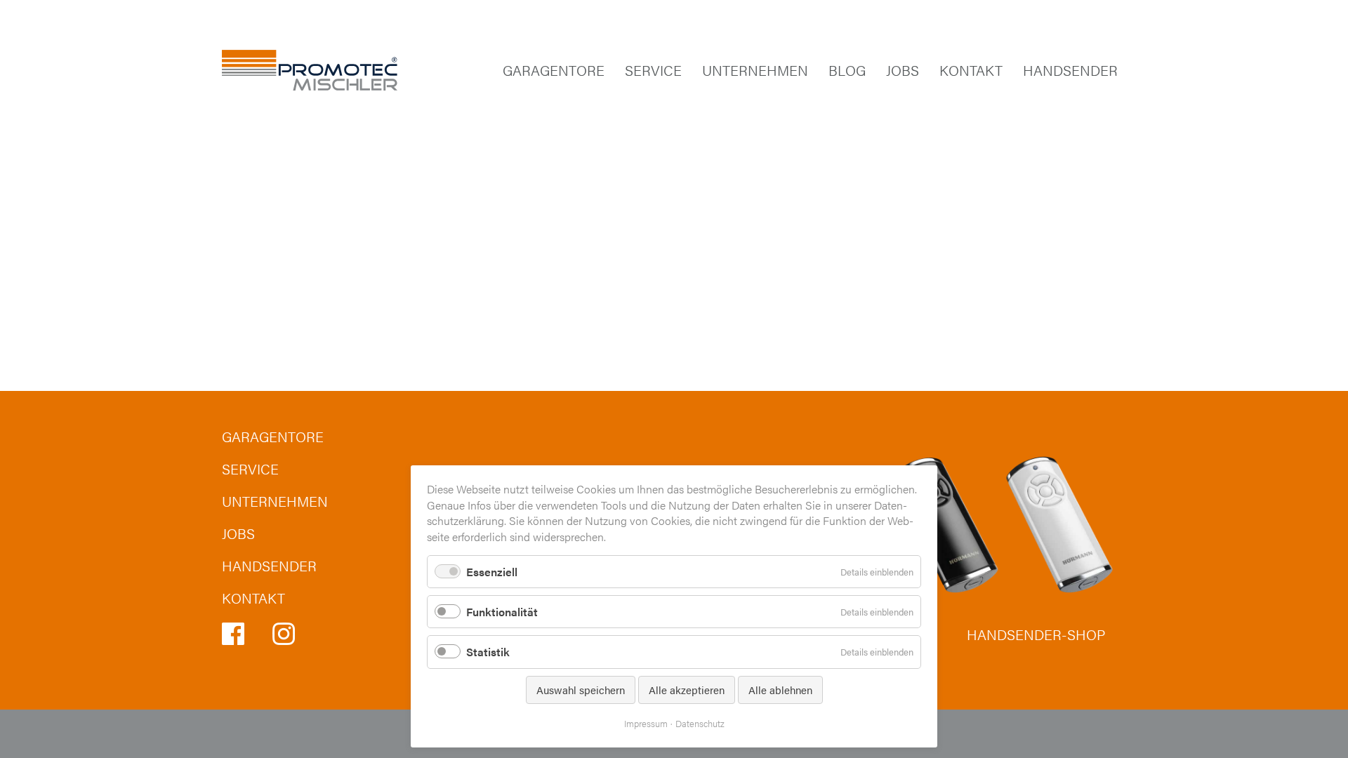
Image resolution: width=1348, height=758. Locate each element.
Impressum (646, 723)
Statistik (488, 652)
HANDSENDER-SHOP (1036, 634)
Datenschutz (700, 723)
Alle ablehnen (780, 689)
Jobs (902, 70)
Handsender (1070, 70)
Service (653, 70)
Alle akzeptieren (687, 689)
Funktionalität (502, 612)
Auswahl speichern (580, 689)
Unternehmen (755, 70)
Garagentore (553, 70)
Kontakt (971, 70)
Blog (847, 70)
